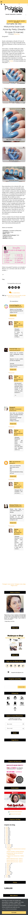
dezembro (9, 844)
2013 (7, 842)
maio (8, 868)
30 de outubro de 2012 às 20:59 (18, 379)
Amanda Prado (13, 348)
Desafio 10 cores (13, 295)
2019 (7, 834)
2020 (7, 832)
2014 (7, 840)
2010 (7, 877)
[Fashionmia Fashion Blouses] (15, 811)
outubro (8, 847)
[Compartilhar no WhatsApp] (18, 287)
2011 (7, 875)
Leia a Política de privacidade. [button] (9, 909)
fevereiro (9, 872)
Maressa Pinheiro (14, 505)
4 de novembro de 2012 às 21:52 (17, 486)
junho (8, 867)
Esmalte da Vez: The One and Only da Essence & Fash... (15, 854)
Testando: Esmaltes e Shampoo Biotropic (15, 851)
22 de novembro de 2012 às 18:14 (17, 532)
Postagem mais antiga (20, 584)
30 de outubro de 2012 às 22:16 (18, 433)
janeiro (8, 874)
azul (8, 295)
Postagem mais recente (8, 584)
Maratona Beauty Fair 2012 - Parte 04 (14, 861)
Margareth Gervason (12, 408)
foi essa (11, 61)
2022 (7, 830)
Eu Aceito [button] (14, 912)
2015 (7, 839)
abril (8, 870)
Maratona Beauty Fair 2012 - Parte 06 (14, 858)
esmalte (19, 295)
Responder (13, 315)
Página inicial (14, 585)
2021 (7, 831)
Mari (10, 461)
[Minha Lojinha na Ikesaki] (15, 809)
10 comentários (16, 293)
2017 (7, 836)
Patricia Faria (17, 34)
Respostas (11, 318)
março (8, 871)
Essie (13, 297)
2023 (7, 828)
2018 (7, 835)
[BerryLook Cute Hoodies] (15, 814)
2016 (7, 838)
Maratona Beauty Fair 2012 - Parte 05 (14, 860)
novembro (9, 846)
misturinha (17, 297)
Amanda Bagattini (14, 305)
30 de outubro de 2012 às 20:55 (18, 325)
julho (8, 866)
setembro (9, 863)
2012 (7, 843)
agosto (8, 864)
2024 (7, 827)
